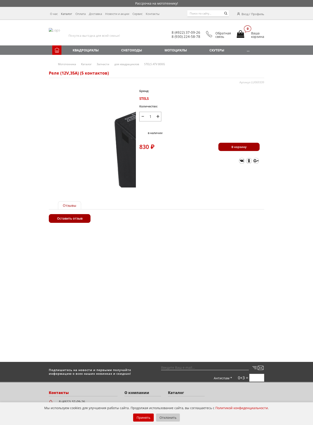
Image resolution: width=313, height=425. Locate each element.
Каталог (66, 14)
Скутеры (216, 50)
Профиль (257, 14)
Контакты (152, 14)
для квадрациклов (126, 64)
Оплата (80, 14)
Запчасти (103, 64)
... (248, 50)
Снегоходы (131, 50)
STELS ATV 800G (154, 64)
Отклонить (167, 417)
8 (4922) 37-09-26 (186, 32)
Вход (245, 14)
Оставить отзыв (69, 218)
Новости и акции (117, 14)
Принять (143, 417)
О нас (54, 14)
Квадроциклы (86, 50)
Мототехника (67, 64)
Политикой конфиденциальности (241, 408)
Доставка (95, 14)
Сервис (137, 14)
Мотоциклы (176, 50)
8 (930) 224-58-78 (186, 36)
